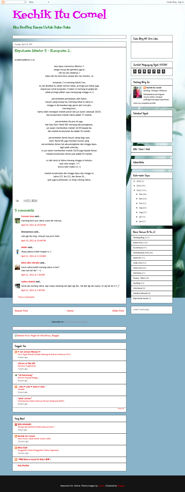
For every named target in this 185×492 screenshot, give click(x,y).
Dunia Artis (138, 243)
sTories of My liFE (26, 363)
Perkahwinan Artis (141, 253)
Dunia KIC (137, 258)
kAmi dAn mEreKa (30, 263)
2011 (139, 190)
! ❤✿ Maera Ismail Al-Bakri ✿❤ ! (34, 459)
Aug (141, 212)
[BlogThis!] (27, 200)
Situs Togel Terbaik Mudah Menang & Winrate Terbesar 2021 (44, 354)
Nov (141, 199)
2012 (139, 186)
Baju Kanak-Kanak (140, 298)
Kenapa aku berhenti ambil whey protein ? (36, 427)
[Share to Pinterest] (36, 200)
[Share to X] (30, 200)
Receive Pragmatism (27, 366)
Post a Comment (26, 297)
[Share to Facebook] (33, 200)
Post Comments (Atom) (75, 322)
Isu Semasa (138, 248)
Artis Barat (137, 288)
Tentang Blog (138, 238)
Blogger (120, 486)
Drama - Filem (139, 278)
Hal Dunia (137, 273)
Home (70, 311)
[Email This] (25, 200)
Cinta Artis (137, 268)
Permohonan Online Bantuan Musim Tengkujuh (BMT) (41, 401)
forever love (27, 216)
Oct (141, 203)
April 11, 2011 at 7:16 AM (33, 275)
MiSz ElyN (22, 448)
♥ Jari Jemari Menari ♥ (29, 352)
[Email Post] (17, 201)
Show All (121, 409)
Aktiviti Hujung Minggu (28, 378)
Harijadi (21, 389)
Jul (140, 217)
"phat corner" (25, 398)
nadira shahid (28, 282)
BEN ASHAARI (24, 424)
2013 (139, 181)
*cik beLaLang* (25, 375)
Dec (141, 194)
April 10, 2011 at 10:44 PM (33, 241)
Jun (140, 222)
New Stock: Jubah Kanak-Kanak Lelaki (34, 439)
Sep (141, 208)
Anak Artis (137, 263)
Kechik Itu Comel (59, 15)
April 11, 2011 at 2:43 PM (33, 290)
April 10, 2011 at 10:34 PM (33, 225)
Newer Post (21, 311)
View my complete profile (144, 103)
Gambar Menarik (140, 293)
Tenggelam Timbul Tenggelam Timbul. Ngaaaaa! (38, 450)
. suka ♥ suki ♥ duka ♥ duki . (32, 387)
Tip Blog (136, 283)
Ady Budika (23, 465)
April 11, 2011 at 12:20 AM (33, 256)
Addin (24, 247)
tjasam (101, 486)
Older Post (118, 311)
